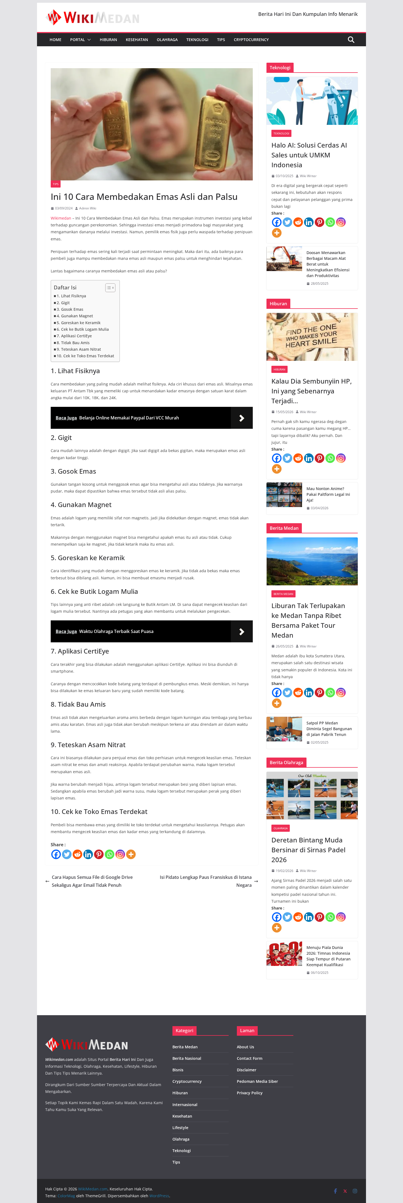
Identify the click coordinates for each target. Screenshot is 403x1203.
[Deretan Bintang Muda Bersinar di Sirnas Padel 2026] (312, 796)
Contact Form (249, 1058)
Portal (77, 39)
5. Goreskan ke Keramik (79, 322)
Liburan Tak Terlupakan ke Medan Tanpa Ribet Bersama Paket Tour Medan (308, 620)
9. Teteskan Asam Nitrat (79, 349)
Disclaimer (246, 1069)
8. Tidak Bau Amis (73, 342)
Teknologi (197, 39)
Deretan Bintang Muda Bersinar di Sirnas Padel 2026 (308, 849)
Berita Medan (283, 594)
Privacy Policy (250, 1092)
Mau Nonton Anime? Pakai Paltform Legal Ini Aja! (328, 494)
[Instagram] (120, 854)
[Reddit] (77, 854)
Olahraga (167, 39)
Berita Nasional (186, 1058)
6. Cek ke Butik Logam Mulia (83, 329)
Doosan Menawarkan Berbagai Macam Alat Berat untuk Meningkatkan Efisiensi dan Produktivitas (328, 264)
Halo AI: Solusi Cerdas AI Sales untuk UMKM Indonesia (309, 154)
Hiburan (108, 39)
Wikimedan (61, 218)
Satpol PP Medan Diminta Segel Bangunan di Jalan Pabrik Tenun (329, 728)
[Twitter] (67, 854)
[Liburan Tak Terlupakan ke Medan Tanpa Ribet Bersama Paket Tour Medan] (312, 561)
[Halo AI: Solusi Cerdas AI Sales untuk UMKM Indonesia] (312, 101)
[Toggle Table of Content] (107, 287)
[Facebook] (56, 854)
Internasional (184, 1104)
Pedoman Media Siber (257, 1081)
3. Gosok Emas (70, 309)
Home (55, 39)
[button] (88, 40)
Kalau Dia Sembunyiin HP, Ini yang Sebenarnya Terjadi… (311, 390)
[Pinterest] (99, 854)
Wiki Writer (308, 176)
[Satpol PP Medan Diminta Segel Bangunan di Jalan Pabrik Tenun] (284, 733)
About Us (245, 1046)
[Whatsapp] (109, 854)
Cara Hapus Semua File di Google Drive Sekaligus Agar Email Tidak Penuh (92, 881)
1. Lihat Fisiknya (71, 295)
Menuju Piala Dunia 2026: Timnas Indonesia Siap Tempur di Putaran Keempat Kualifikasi (328, 956)
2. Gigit (63, 302)
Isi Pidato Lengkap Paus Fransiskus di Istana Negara (206, 881)
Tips (221, 39)
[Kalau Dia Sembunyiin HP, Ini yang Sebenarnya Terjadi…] (312, 337)
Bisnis (177, 1069)
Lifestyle (180, 1127)
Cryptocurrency (251, 39)
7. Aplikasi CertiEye (74, 335)
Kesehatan (137, 39)
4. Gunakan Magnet (75, 315)
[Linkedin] (88, 854)
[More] (131, 854)
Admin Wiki (87, 208)
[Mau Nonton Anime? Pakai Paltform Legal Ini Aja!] (284, 498)
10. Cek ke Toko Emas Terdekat (85, 355)
